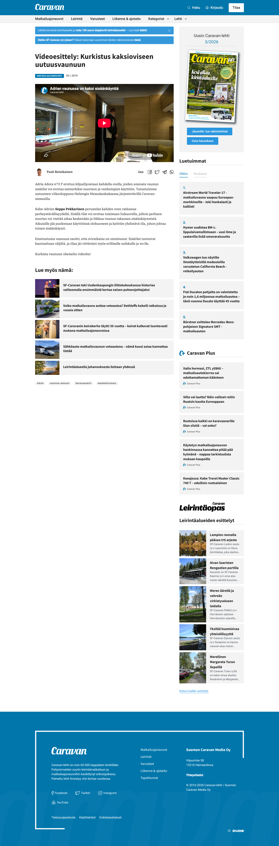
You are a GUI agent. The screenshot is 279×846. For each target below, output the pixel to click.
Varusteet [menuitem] (97, 19)
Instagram (110, 793)
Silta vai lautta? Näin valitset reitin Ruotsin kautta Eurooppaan (209, 399)
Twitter (85, 793)
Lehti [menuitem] (178, 19)
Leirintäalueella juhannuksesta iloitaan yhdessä (99, 367)
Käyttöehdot (87, 817)
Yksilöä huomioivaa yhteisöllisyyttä (224, 631)
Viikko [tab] (183, 173)
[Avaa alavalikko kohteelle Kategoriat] (168, 19)
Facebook (61, 793)
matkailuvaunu (107, 383)
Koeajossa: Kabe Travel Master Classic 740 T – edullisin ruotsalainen (211, 480)
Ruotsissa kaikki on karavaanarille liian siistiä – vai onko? (209, 423)
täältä (143, 30)
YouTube (62, 802)
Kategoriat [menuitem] (156, 19)
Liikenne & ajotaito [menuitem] (127, 19)
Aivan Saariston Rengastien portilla (224, 565)
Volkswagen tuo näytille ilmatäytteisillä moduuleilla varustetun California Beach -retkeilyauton (205, 264)
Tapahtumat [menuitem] (149, 778)
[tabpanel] (211, 260)
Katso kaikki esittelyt (193, 691)
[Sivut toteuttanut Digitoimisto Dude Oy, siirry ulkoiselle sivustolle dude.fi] (236, 831)
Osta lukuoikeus (203, 141)
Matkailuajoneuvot (49, 75)
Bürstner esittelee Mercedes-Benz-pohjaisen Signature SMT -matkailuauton (208, 326)
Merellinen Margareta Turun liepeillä (222, 661)
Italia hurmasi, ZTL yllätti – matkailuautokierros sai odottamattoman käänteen (203, 373)
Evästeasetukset (110, 817)
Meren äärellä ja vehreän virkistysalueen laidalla (222, 598)
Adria (40, 383)
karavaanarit (83, 383)
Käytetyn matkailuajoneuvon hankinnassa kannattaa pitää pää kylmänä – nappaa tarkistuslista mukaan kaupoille (208, 452)
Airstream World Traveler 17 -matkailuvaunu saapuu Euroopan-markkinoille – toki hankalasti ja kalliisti (208, 199)
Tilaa (236, 8)
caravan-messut (60, 383)
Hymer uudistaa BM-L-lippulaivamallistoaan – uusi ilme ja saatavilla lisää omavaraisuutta (209, 232)
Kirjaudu (216, 8)
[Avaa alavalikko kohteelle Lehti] (186, 19)
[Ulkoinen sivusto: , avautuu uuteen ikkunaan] (211, 86)
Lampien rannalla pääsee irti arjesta (223, 537)
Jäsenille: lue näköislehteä (210, 131)
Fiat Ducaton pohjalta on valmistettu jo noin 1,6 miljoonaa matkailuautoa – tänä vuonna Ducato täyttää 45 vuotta (211, 296)
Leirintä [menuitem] (77, 19)
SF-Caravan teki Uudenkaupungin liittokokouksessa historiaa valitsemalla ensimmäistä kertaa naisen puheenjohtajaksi (109, 287)
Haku (195, 8)
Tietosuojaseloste (63, 817)
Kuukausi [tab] (200, 173)
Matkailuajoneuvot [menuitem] (49, 19)
